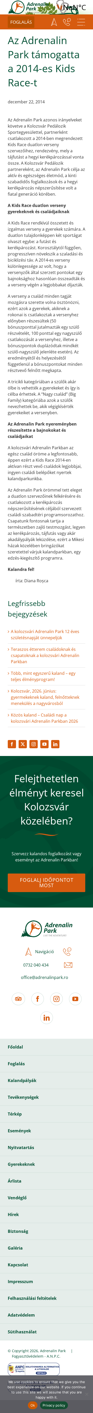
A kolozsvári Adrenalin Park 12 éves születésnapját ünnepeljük (45, 635)
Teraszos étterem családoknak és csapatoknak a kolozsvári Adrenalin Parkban (45, 655)
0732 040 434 (36, 965)
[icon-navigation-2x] (27, 951)
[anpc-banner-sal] (34, 1365)
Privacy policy (54, 1405)
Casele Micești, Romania (74, 7)
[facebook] (12, 744)
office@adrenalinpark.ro (44, 977)
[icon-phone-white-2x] (66, 21)
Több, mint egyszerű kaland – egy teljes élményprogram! (43, 676)
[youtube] (44, 744)
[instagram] (33, 744)
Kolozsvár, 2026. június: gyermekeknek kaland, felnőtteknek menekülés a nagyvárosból (45, 697)
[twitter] (23, 744)
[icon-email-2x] (66, 965)
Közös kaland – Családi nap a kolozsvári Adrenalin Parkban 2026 (44, 718)
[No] (86, 1394)
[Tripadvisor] (18, 999)
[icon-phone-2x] (65, 951)
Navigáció (44, 951)
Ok (32, 1405)
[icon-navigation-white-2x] (54, 21)
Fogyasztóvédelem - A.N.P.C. (36, 1356)
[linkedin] (55, 744)
